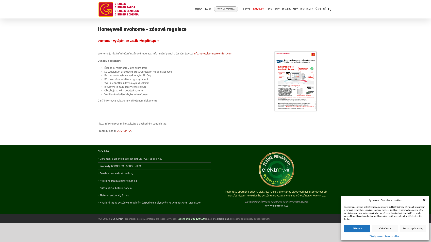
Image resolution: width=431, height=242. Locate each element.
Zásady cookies (376, 236)
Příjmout (357, 228)
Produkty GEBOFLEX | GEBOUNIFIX (120, 166)
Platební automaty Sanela (114, 195)
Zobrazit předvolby (413, 228)
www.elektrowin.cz (276, 205)
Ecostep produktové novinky (116, 173)
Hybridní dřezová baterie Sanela (118, 180)
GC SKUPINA (124, 130)
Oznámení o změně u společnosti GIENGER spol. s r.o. (131, 158)
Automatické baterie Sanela (116, 187)
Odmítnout (385, 228)
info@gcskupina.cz (222, 218)
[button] (424, 200)
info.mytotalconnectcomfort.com (212, 53)
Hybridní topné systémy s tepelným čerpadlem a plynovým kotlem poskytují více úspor (150, 202)
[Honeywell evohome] (296, 52)
